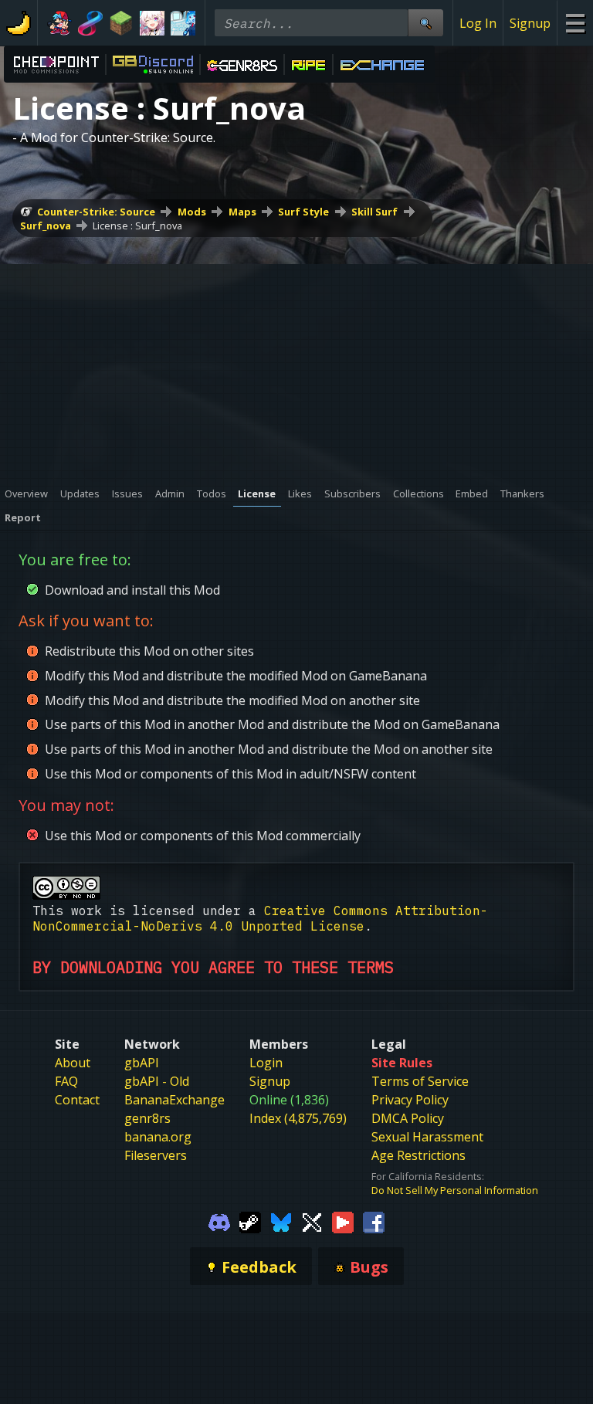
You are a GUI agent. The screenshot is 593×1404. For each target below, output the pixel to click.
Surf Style (303, 212)
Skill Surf (374, 212)
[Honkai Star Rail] (152, 23)
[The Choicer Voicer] (183, 23)
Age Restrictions (418, 1155)
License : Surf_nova (137, 225)
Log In (477, 23)
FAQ (66, 1081)
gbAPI (141, 1062)
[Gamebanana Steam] (250, 1221)
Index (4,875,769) (298, 1118)
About (72, 1062)
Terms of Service (420, 1081)
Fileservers (155, 1155)
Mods (192, 212)
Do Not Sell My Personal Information (454, 1190)
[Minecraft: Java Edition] (121, 23)
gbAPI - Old (156, 1081)
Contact (77, 1099)
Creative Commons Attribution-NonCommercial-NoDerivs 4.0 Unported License (260, 918)
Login (266, 1062)
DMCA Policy (407, 1118)
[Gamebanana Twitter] (312, 1221)
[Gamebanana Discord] (219, 1221)
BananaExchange (174, 1099)
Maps (242, 212)
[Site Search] (425, 22)
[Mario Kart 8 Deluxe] (90, 23)
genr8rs (147, 1118)
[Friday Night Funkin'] (59, 23)
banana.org (157, 1136)
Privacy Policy (410, 1099)
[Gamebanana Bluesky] (281, 1221)
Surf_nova (45, 225)
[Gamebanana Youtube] (342, 1221)
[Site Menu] (575, 23)
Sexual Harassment (427, 1136)
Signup (530, 23)
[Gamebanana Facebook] (373, 1221)
